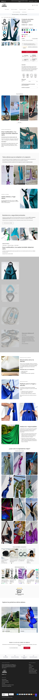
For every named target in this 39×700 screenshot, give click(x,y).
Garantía (30, 667)
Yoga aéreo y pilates (22, 9)
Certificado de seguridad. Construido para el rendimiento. (28, 85)
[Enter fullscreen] (9, 119)
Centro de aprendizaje (16, 12)
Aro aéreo (3, 683)
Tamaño (23, 38)
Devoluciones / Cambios (33, 670)
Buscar (30, 664)
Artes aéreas (7, 9)
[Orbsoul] (4, 5)
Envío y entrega (31, 668)
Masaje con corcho (31, 9)
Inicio (2, 17)
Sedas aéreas (4, 679)
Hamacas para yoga (5, 682)
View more (19, 122)
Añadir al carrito (29, 51)
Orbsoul (5, 697)
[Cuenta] (32, 5)
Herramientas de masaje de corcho (8, 684)
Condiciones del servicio (33, 672)
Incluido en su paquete (26, 87)
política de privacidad (32, 671)
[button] (29, 138)
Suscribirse (27, 647)
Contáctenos (24, 12)
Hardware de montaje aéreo (6, 686)
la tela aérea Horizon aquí (31, 44)
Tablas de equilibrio (14, 9)
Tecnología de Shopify (9, 697)
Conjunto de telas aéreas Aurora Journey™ (9, 17)
